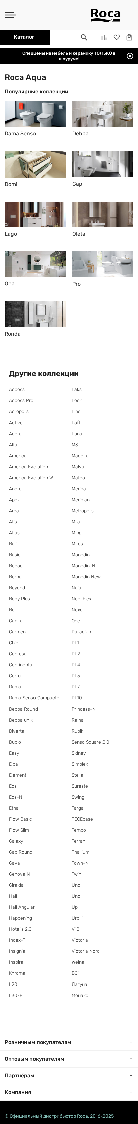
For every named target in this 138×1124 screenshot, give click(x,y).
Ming (77, 533)
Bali (13, 544)
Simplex (80, 764)
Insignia (17, 951)
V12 (75, 929)
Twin (76, 874)
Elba (13, 764)
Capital (16, 621)
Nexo (77, 610)
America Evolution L (30, 467)
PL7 (76, 687)
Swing (78, 797)
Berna (15, 577)
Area (14, 511)
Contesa (18, 654)
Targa (78, 808)
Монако (80, 995)
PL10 (77, 698)
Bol (12, 610)
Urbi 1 (78, 918)
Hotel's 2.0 (20, 929)
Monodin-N (83, 566)
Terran (78, 841)
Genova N (19, 874)
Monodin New (86, 577)
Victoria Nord (86, 951)
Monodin (81, 555)
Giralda (16, 885)
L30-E (15, 995)
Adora (15, 434)
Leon (77, 400)
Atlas (14, 533)
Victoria (80, 940)
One (76, 621)
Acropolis (19, 411)
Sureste (80, 786)
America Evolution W (31, 478)
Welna (78, 962)
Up (75, 907)
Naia (76, 588)
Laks (77, 389)
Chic (13, 643)
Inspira (16, 962)
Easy (14, 753)
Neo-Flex (81, 599)
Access (17, 389)
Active (16, 423)
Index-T (17, 940)
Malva (78, 467)
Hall (13, 896)
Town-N (80, 863)
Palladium (82, 632)
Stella (77, 775)
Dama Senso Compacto (34, 698)
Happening (20, 918)
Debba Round (23, 709)
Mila (76, 522)
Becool (16, 566)
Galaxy (16, 841)
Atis (13, 522)
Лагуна (79, 984)
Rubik (77, 731)
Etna (14, 808)
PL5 (76, 676)
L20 (13, 984)
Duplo (15, 742)
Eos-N (15, 797)
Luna (77, 434)
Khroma (17, 973)
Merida (79, 489)
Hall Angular (22, 907)
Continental (21, 665)
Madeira (80, 456)
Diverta (16, 731)
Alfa (13, 445)
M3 (75, 445)
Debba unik (21, 720)
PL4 (76, 665)
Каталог (24, 37)
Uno (76, 885)
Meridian (81, 500)
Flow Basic (20, 819)
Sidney (79, 753)
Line (76, 411)
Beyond (17, 588)
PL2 (76, 654)
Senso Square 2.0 (90, 742)
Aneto (15, 489)
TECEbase (82, 819)
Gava (14, 863)
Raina (78, 720)
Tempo (79, 830)
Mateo (78, 478)
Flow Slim (19, 830)
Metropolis (83, 511)
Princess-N (84, 709)
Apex (14, 500)
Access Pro (21, 400)
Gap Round (20, 852)
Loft (76, 423)
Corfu (15, 676)
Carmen (17, 632)
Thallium (80, 852)
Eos (13, 786)
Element (17, 775)
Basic (15, 555)
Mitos (77, 544)
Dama (15, 687)
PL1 (75, 643)
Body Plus (19, 599)
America (18, 456)
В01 (76, 973)
